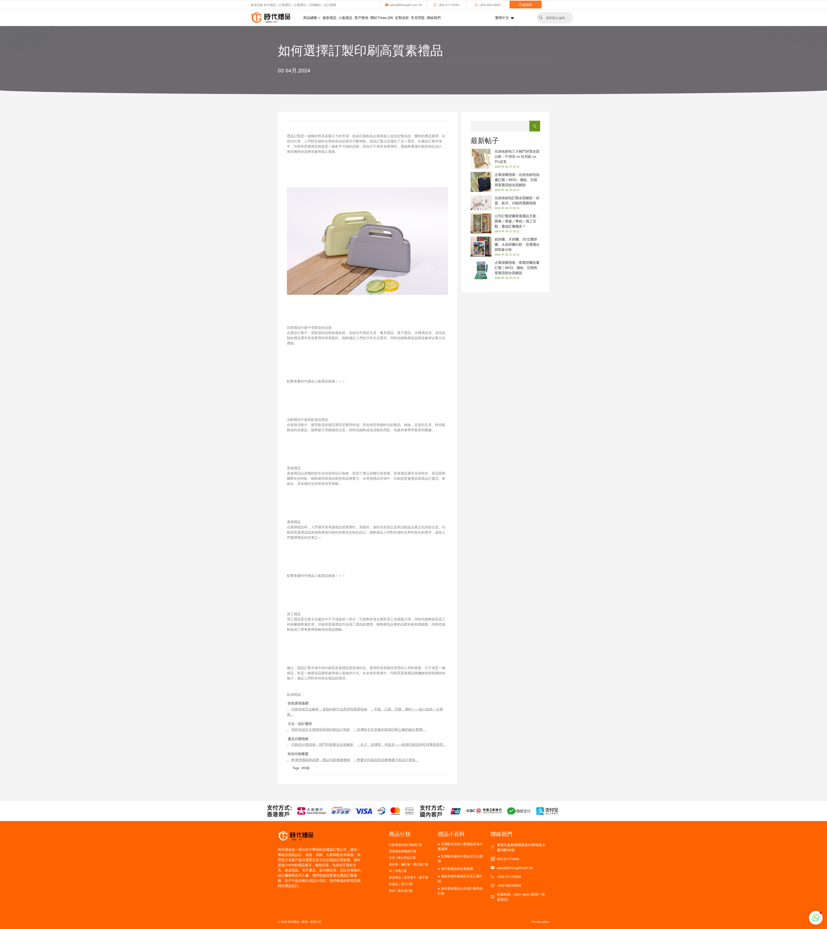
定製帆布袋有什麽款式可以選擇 (460, 858)
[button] (816, 918)
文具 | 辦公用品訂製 (402, 857)
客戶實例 (361, 17)
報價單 (527, 4)
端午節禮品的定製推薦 (457, 868)
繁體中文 (502, 17)
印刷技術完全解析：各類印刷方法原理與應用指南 (329, 709)
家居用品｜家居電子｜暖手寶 (408, 877)
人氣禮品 (345, 17)
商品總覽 (310, 17)
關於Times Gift (381, 17)
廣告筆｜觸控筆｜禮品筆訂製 (408, 864)
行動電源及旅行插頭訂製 (405, 844)
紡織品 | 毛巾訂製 (401, 884)
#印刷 (305, 768)
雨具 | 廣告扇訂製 (401, 890)
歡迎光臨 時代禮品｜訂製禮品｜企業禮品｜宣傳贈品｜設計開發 (293, 5)
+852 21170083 (448, 5)
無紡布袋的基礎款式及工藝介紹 (460, 878)
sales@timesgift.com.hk (406, 5)
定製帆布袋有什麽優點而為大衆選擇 (460, 846)
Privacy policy (540, 922)
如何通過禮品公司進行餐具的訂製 (460, 890)
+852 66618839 (490, 5)
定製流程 (402, 17)
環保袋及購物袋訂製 (402, 851)
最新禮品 (329, 17)
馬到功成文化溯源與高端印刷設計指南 (320, 729)
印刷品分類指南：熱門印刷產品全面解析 (322, 744)
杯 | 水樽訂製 (398, 871)
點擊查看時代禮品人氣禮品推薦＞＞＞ (316, 381)
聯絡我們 (434, 17)
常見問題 (418, 17)
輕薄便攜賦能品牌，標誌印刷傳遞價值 (320, 759)
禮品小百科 (451, 833)
